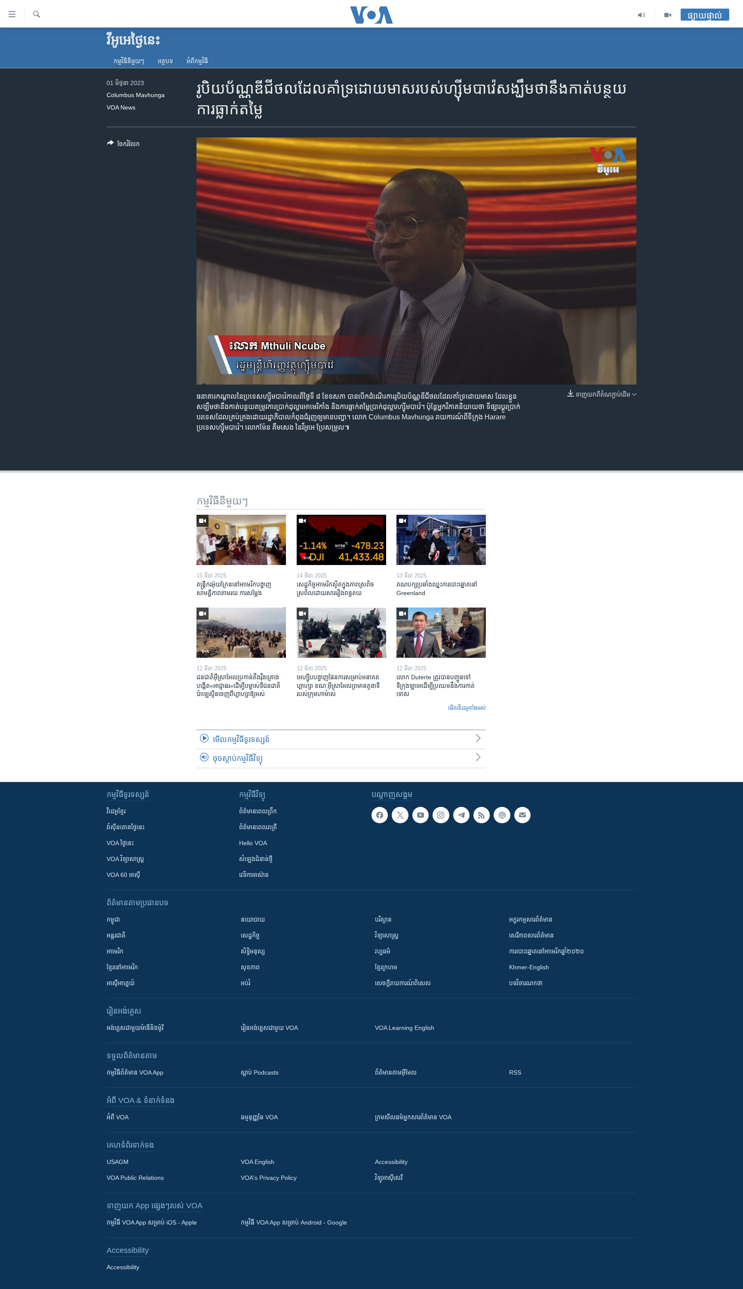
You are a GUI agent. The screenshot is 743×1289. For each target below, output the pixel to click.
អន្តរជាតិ (116, 935)
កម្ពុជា (113, 919)
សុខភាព (250, 967)
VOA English (257, 1161)
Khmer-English (529, 967)
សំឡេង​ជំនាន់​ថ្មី (256, 858)
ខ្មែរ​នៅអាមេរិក (122, 967)
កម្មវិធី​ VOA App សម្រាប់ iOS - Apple (152, 1222)
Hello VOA (253, 843)
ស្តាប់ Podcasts (260, 1072)
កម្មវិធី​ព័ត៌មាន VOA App (135, 1072)
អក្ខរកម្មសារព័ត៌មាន (531, 919)
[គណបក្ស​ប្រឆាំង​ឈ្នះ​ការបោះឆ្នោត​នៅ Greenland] (441, 540)
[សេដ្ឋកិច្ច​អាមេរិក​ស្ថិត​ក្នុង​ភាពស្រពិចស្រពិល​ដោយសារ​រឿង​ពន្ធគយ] (341, 540)
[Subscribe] (522, 815)
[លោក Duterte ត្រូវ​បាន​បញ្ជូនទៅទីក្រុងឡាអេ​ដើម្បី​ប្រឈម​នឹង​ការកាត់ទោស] (441, 633)
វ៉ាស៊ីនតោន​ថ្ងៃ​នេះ (125, 827)
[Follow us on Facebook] (380, 815)
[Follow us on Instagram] (441, 815)
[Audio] (642, 15)
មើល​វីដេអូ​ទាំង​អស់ (467, 708)
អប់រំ (245, 983)
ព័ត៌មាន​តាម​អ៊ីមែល (396, 1072)
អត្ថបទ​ (165, 61)
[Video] (668, 15)
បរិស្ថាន (383, 919)
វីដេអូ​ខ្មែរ (116, 811)
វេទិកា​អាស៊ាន (254, 874)
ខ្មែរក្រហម (386, 967)
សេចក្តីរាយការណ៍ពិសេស (403, 983)
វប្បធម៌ (382, 951)
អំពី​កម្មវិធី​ (197, 61)
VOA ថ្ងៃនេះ (120, 843)
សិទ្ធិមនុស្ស (253, 951)
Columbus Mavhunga (136, 95)
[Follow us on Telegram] (461, 815)
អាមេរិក (115, 951)
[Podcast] (502, 815)
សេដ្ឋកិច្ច (250, 935)
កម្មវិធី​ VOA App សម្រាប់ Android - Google (294, 1222)
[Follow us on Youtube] (420, 815)
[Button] (123, 145)
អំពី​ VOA (118, 1117)
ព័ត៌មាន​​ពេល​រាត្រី (258, 827)
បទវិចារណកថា (526, 983)
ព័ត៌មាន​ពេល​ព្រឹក (258, 811)
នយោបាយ (253, 919)
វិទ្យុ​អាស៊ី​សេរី (388, 1177)
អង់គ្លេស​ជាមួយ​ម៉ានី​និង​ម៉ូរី (135, 1027)
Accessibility (391, 1161)
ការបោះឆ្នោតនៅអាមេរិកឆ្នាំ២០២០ (546, 951)
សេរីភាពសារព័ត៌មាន (531, 935)
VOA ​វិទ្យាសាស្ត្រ (125, 858)
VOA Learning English (404, 1027)
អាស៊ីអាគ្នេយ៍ (121, 983)
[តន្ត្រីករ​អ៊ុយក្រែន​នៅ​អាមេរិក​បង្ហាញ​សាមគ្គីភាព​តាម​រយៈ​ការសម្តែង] (241, 540)
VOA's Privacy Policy (269, 1177)
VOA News (121, 107)
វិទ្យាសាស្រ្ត (387, 935)
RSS (515, 1072)
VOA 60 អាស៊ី (123, 874)
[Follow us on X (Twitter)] (400, 815)
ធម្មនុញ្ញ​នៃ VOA (259, 1117)
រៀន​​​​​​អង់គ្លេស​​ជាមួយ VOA (269, 1027)
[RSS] (481, 815)
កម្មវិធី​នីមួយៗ (129, 61)
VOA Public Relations (135, 1177)
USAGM (118, 1161)
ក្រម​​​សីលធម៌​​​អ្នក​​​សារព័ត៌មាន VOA (413, 1117)
